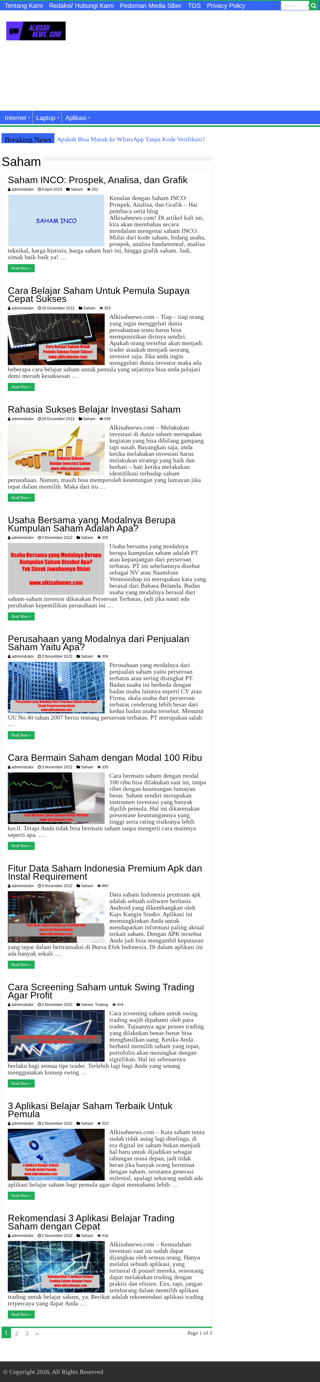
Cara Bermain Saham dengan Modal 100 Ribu (105, 757)
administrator (23, 189)
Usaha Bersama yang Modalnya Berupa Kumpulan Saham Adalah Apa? (92, 524)
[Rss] (276, 6)
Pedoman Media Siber (151, 5)
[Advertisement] (200, 60)
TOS (194, 5)
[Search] (313, 5)
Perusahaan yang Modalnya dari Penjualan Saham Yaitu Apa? (98, 643)
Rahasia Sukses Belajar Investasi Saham (94, 409)
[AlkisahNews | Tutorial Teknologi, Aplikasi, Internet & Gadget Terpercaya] (36, 29)
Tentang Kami (24, 5)
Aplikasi (75, 117)
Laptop (45, 117)
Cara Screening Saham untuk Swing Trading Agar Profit (101, 991)
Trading (101, 1005)
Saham (77, 189)
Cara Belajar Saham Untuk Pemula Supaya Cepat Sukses (99, 294)
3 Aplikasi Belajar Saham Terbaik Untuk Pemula (90, 1110)
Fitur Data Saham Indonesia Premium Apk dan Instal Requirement (105, 872)
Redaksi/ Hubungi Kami (81, 5)
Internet (15, 117)
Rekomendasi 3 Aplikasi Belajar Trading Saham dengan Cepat (91, 1222)
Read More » (21, 268)
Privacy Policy (226, 5)
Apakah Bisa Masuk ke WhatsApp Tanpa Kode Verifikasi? (131, 139)
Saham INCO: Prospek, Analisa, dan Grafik (98, 180)
